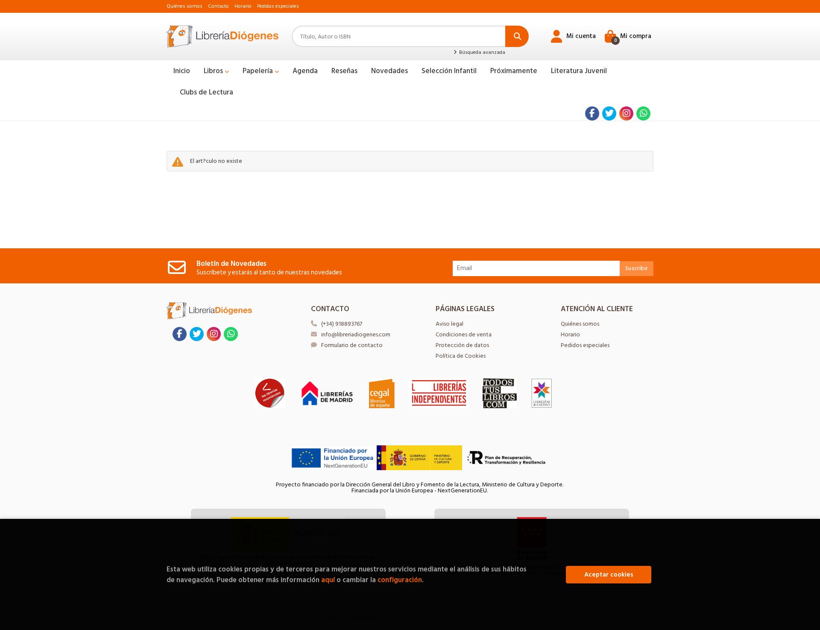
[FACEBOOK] (592, 113)
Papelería (259, 71)
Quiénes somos (184, 6)
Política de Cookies (461, 356)
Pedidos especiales (278, 6)
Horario (243, 6)
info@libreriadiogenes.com (355, 334)
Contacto (218, 6)
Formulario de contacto (352, 345)
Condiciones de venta (464, 334)
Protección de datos (462, 345)
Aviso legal (449, 324)
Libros (214, 71)
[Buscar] (517, 36)
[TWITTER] (609, 113)
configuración (400, 580)
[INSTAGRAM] (626, 113)
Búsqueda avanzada (481, 53)
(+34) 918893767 (341, 324)
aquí (328, 580)
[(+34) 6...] (643, 113)
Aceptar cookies (608, 574)
